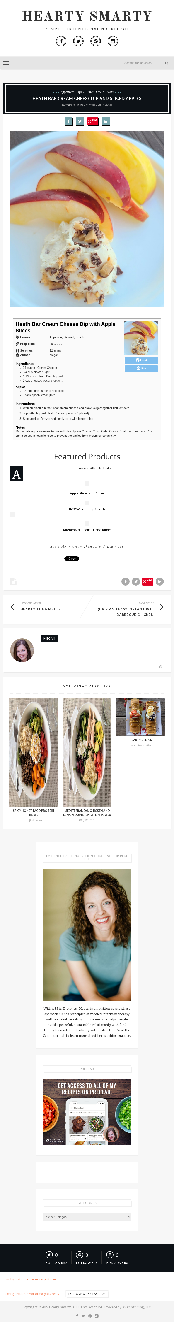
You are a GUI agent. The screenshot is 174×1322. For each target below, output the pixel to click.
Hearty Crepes (140, 740)
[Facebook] (61, 41)
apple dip (58, 546)
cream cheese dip (86, 546)
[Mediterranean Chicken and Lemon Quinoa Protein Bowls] (87, 752)
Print (143, 360)
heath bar (115, 546)
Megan (90, 105)
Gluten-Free (94, 92)
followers (57, 1262)
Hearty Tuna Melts (40, 609)
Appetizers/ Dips (71, 92)
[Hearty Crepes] (140, 717)
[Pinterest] (95, 41)
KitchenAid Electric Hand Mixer (87, 530)
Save (94, 119)
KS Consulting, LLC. (137, 1307)
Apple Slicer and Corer (87, 493)
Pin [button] (143, 368)
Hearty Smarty (87, 17)
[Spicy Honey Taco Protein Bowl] (33, 752)
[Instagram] (113, 41)
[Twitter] (78, 41)
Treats (109, 92)
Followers (117, 1262)
